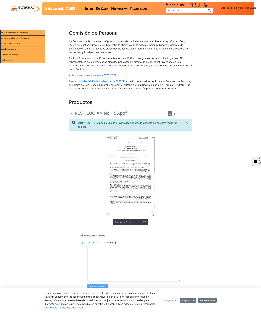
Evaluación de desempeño (10, 54)
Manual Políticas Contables (10, 44)
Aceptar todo (188, 300)
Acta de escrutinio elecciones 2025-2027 (92, 75)
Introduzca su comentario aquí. (102, 242)
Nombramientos (6, 60)
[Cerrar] (186, 122)
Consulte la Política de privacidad (63, 307)
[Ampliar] (144, 222)
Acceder (174, 4)
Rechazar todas (207, 300)
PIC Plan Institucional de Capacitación (14, 33)
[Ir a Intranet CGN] (22, 8)
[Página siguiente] (136, 222)
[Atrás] (72, 113)
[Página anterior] (131, 222)
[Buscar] (209, 10)
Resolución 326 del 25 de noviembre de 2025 (95, 81)
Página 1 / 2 (121, 222)
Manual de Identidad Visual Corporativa (15, 38)
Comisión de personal (8, 49)
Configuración (169, 300)
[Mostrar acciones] (174, 113)
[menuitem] (89, 9)
